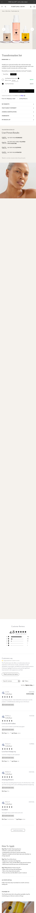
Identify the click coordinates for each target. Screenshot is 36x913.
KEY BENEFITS (5, 104)
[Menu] (2, 7)
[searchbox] (9, 681)
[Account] (31, 6)
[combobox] (27, 685)
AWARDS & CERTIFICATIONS (9, 111)
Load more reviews (18, 830)
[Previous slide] (2, 2)
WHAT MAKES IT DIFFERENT (9, 108)
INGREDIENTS (5, 115)
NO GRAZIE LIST (6, 119)
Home (3, 11)
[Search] (5, 6)
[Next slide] (34, 2)
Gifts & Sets (7, 11)
